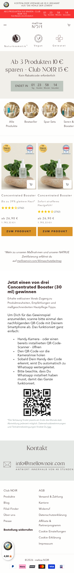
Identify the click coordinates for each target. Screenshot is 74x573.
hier (49, 427)
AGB (42, 490)
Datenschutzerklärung (53, 515)
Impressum (46, 544)
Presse (8, 521)
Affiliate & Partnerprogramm (50, 523)
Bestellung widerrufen (18, 530)
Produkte (9, 497)
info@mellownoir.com (40, 463)
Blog (6, 503)
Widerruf (44, 509)
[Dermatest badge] (29, 149)
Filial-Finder (11, 509)
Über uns (9, 515)
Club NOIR (10, 490)
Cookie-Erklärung (50, 537)
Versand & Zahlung (51, 497)
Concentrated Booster (18, 196)
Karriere (44, 503)
